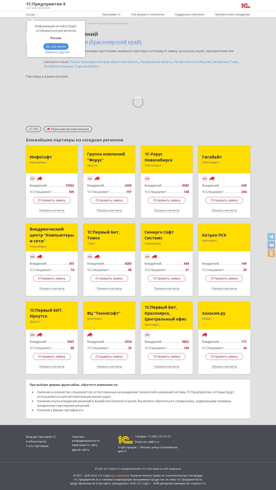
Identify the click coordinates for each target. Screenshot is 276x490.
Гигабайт (212, 157)
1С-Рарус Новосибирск (159, 157)
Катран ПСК (214, 235)
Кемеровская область (156, 62)
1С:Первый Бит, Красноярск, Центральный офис (166, 313)
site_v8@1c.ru (151, 442)
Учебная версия (36, 441)
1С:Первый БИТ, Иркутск (46, 313)
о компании (120, 475)
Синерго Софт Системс (159, 235)
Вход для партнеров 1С (41, 436)
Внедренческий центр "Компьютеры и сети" (52, 235)
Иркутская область (125, 62)
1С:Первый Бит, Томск (103, 235)
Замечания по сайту (85, 445)
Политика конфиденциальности (86, 438)
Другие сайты (80, 449)
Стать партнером (37, 446)
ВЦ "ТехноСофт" (104, 313)
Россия (74, 62)
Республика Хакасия (58, 66)
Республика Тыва (225, 62)
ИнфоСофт (41, 157)
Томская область (86, 66)
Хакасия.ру (213, 313)
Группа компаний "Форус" (106, 157)
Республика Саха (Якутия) (192, 62)
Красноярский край (95, 62)
